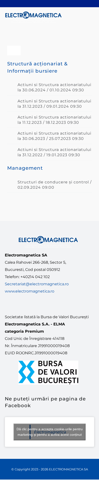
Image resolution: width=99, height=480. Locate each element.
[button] (49, 87)
